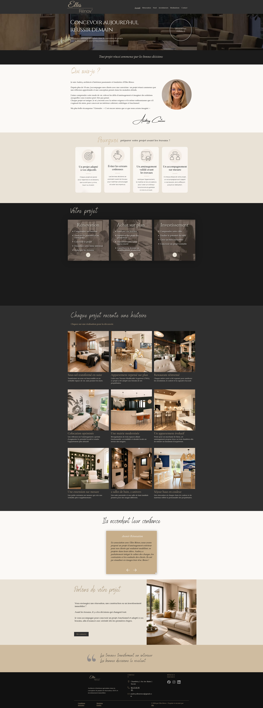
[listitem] (88, 170)
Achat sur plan (131, 224)
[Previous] (128, 570)
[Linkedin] (179, 682)
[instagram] (174, 682)
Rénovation (88, 224)
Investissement (174, 224)
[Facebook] (169, 682)
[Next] (135, 570)
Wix (152, 705)
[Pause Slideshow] (156, 573)
